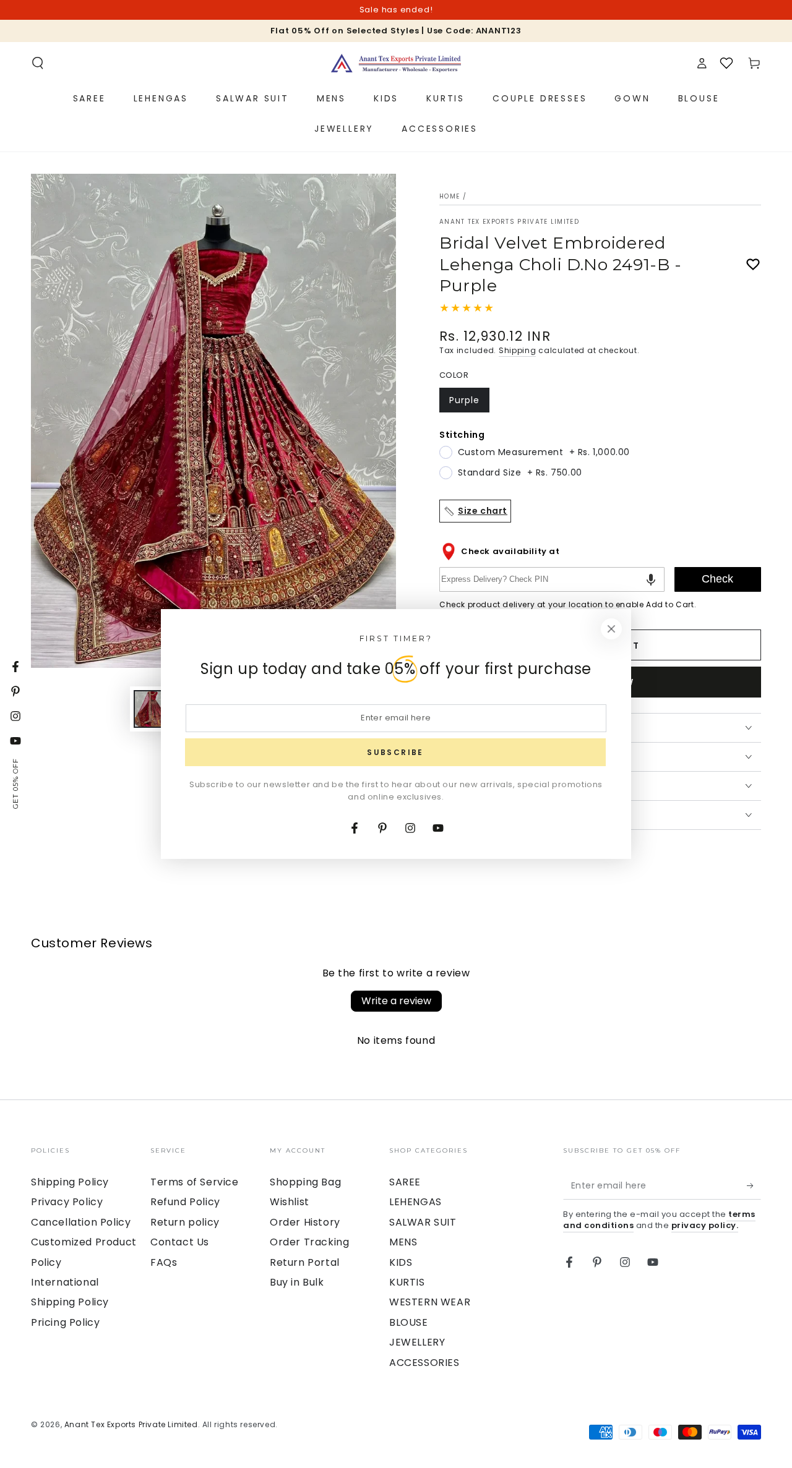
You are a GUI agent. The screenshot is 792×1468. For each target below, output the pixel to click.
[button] (38, 63)
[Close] (611, 628)
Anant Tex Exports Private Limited (509, 222)
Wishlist (289, 1202)
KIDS (400, 1262)
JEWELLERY (417, 1342)
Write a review (396, 1001)
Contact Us (179, 1242)
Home (449, 196)
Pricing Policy (65, 1322)
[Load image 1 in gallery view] (152, 709)
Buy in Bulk (297, 1282)
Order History (305, 1222)
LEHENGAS (415, 1202)
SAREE (405, 1182)
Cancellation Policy (81, 1222)
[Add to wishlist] (753, 265)
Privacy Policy (67, 1202)
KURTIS (407, 1282)
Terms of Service (194, 1182)
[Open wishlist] (726, 63)
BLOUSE (408, 1322)
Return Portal (305, 1262)
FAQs (163, 1262)
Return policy (185, 1222)
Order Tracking (309, 1242)
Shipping (517, 350)
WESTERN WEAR (429, 1302)
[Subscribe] (754, 1185)
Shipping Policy (70, 1182)
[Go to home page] (396, 63)
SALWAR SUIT (423, 1222)
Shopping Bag (305, 1182)
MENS (403, 1242)
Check (717, 579)
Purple (469, 403)
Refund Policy (185, 1202)
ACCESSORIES (424, 1362)
